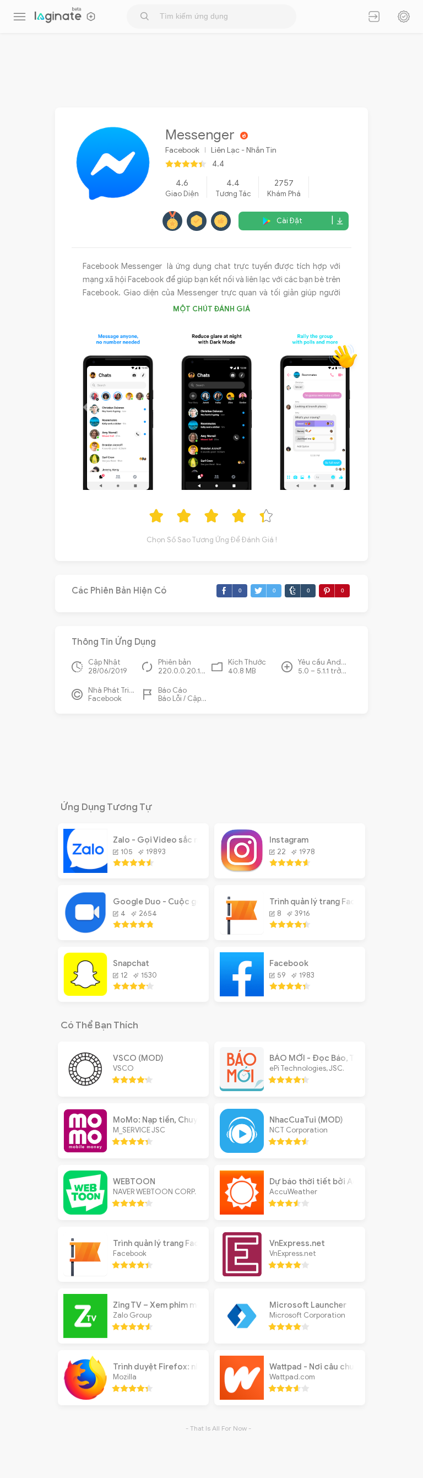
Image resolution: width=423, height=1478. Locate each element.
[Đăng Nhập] (374, 16)
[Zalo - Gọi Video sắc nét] (85, 870)
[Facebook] (242, 993)
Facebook (182, 150)
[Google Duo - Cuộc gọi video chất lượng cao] (85, 931)
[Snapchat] (85, 993)
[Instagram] (242, 870)
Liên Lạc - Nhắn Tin (243, 150)
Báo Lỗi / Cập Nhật (182, 698)
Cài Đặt (289, 221)
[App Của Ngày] (404, 16)
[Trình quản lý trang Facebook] (242, 931)
